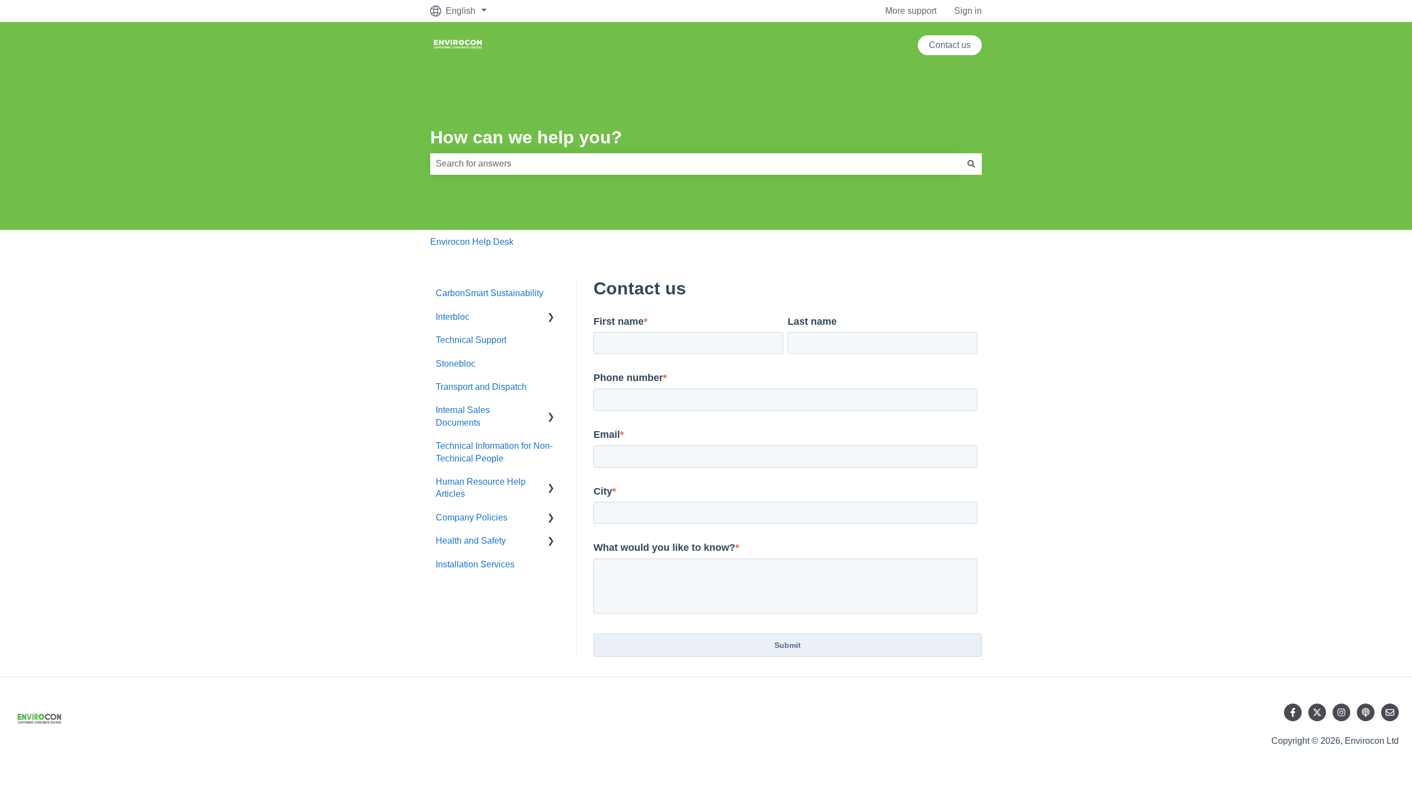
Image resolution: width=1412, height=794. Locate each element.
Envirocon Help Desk (472, 241)
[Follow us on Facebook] (1293, 712)
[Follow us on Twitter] (1317, 712)
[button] (551, 318)
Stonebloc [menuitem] (455, 363)
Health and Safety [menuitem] (471, 540)
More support (911, 10)
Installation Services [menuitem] (475, 564)
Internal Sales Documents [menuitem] (463, 416)
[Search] (971, 163)
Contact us (950, 45)
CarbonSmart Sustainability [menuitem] (489, 293)
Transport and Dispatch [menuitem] (481, 386)
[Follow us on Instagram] (1341, 712)
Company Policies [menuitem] (471, 517)
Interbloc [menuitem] (452, 316)
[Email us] (1390, 712)
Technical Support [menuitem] (471, 340)
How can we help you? (526, 137)
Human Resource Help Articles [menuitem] (481, 487)
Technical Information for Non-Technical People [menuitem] (494, 452)
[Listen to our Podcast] (1365, 712)
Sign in (968, 10)
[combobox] (695, 163)
